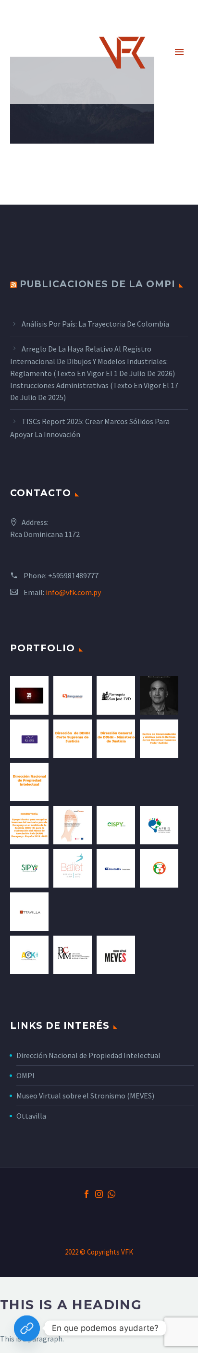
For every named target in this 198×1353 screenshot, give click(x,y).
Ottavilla (31, 1116)
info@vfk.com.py (73, 592)
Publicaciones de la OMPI (97, 284)
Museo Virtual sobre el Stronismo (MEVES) (85, 1095)
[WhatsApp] (111, 1194)
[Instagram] (99, 1194)
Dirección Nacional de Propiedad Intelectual (88, 1055)
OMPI (25, 1075)
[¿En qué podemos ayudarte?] (27, 1328)
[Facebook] (86, 1194)
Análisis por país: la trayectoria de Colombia (95, 324)
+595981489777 (73, 575)
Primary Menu (179, 52)
